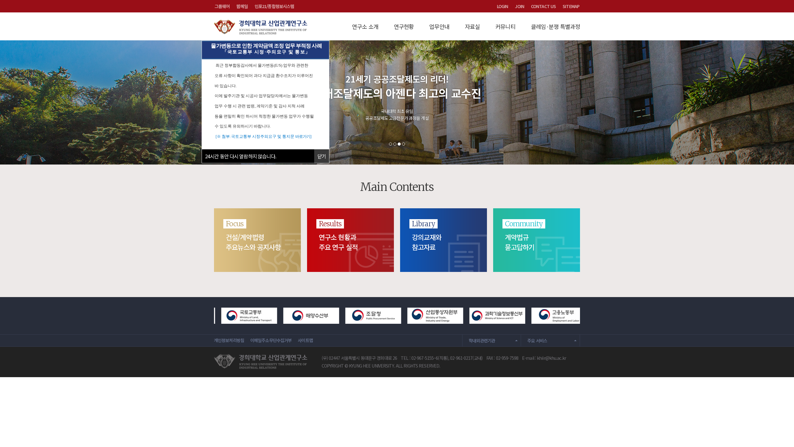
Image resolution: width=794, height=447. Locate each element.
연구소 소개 (365, 26)
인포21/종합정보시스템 (274, 6)
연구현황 (404, 26)
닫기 (321, 156)
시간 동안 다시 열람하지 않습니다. (240, 156)
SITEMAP (571, 6)
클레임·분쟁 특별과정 (555, 26)
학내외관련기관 (482, 340)
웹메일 (242, 6)
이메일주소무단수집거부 (271, 340)
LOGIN (502, 6)
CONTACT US (543, 6)
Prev (15, 102)
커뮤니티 (505, 26)
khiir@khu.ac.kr (551, 358)
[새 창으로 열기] (237, 314)
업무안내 (439, 26)
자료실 (472, 26)
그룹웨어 (222, 6)
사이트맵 (305, 340)
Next (778, 102)
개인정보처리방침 (229, 340)
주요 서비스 (537, 340)
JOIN (519, 6)
